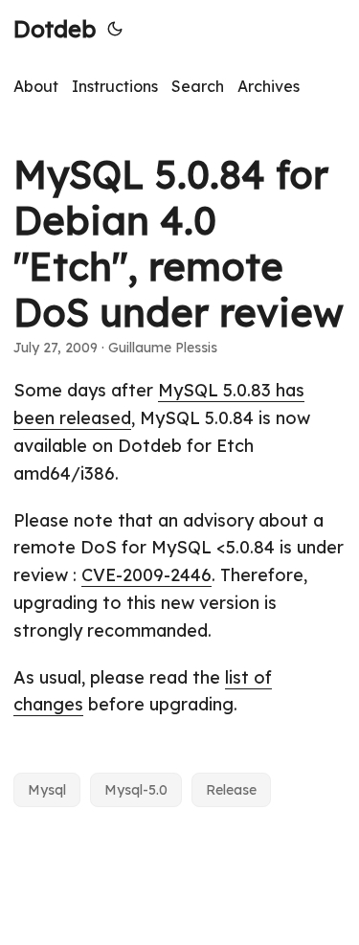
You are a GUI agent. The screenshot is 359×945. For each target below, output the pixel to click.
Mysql (47, 790)
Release (231, 790)
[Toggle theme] (114, 28)
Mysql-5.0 (136, 790)
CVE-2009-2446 (146, 575)
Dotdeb (54, 28)
